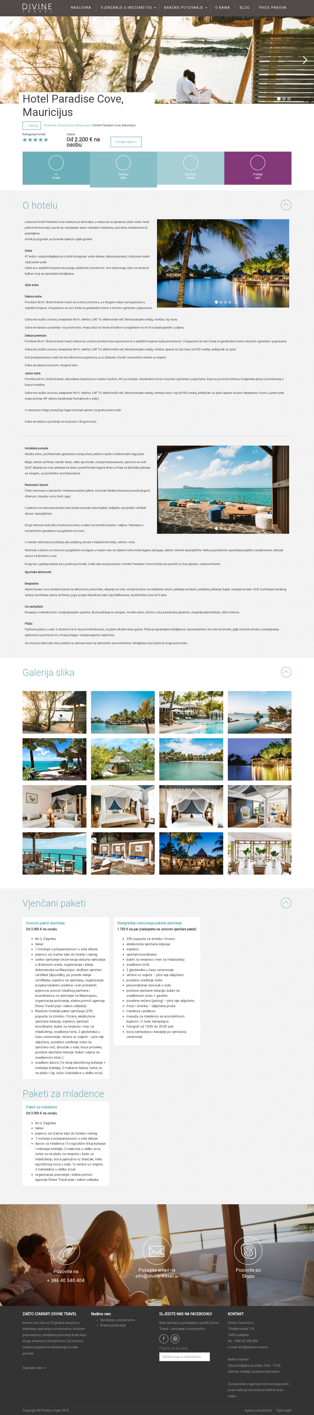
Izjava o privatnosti (258, 1410)
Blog (245, 7)
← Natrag (31, 125)
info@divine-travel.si (253, 1347)
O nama (222, 7)
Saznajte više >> (34, 1368)
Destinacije (66, 125)
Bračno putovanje (183, 7)
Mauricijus (83, 125)
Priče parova (273, 7)
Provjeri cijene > (126, 142)
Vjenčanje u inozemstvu (126, 7)
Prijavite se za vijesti (173, 1348)
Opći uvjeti (284, 1410)
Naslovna (81, 7)
